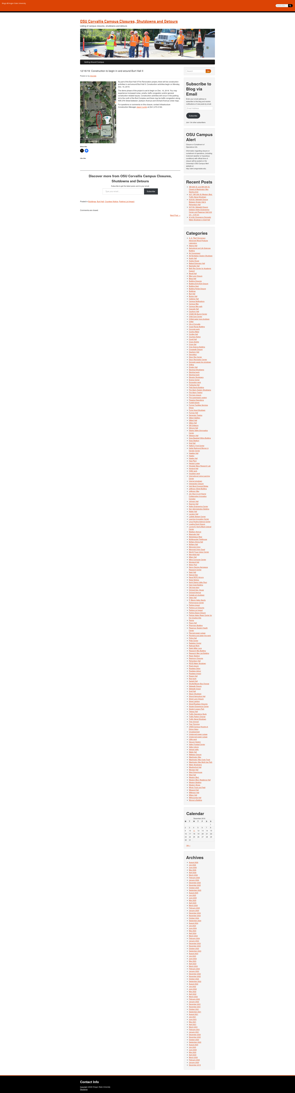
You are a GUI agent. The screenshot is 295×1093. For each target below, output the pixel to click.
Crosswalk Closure (196, 349)
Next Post (175, 215)
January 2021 (194, 1032)
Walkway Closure (195, 754)
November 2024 (195, 915)
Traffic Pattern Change (197, 716)
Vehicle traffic (194, 749)
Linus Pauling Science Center (199, 521)
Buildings (92, 201)
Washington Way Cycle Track (199, 759)
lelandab (93, 76)
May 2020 (192, 1052)
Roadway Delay (194, 668)
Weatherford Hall (195, 767)
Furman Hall (193, 413)
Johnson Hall (193, 501)
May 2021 (192, 1022)
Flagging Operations (196, 400)
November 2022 (195, 976)
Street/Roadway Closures (198, 704)
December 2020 (195, 1034)
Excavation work (195, 382)
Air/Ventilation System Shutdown (200, 256)
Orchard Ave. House (196, 590)
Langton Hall (193, 514)
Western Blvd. (194, 777)
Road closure (194, 666)
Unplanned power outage (198, 734)
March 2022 (193, 996)
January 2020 (194, 1062)
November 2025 (195, 885)
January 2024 (194, 941)
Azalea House (194, 261)
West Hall (192, 775)
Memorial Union (195, 547)
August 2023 (193, 953)
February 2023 (194, 969)
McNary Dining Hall (196, 542)
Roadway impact (195, 673)
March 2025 (193, 905)
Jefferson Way (194, 491)
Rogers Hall (193, 676)
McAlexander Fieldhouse (198, 539)
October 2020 (194, 1039)
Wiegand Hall (194, 790)
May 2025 (192, 900)
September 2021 (195, 1012)
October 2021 (194, 1009)
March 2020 (193, 1057)
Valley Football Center (197, 744)
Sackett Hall (193, 681)
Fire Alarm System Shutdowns (200, 390)
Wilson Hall (193, 795)
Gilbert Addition (194, 418)
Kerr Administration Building (199, 509)
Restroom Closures (196, 658)
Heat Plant (193, 461)
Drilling (191, 364)
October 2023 (194, 948)
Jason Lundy (142, 107)
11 (194, 830)
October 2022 (194, 979)
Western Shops (194, 785)
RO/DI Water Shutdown (197, 663)
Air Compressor (194, 253)
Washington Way (195, 757)
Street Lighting (194, 701)
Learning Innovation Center (199, 519)
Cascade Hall (194, 309)
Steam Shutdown (195, 694)
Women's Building (195, 800)
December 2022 (195, 974)
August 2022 (193, 984)
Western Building (195, 782)
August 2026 (193, 862)
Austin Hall (193, 258)
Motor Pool (193, 564)
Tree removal (194, 721)
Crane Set (192, 344)
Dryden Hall (193, 367)
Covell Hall (193, 339)
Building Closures (195, 281)
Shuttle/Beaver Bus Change (199, 683)
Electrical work (194, 372)
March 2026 (193, 875)
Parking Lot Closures (196, 608)
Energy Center (194, 380)
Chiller (191, 321)
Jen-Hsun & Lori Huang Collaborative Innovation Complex (198, 496)
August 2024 (193, 923)
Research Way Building (197, 651)
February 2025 (194, 908)
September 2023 (195, 951)
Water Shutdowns (195, 765)
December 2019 (195, 1065)
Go (208, 71)
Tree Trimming (194, 724)
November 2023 (195, 946)
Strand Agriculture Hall (197, 696)
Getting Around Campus (94, 62)
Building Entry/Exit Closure (198, 283)
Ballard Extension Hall (197, 263)
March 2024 (193, 936)
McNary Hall (193, 544)
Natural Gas (193, 575)
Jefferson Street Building (198, 489)
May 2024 (192, 931)
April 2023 (192, 963)
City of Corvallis (194, 324)
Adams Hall (193, 245)
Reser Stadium (194, 656)
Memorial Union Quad (197, 549)
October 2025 (194, 888)
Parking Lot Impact (126, 201)
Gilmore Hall (193, 428)
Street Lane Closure (196, 699)
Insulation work (194, 473)
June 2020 (193, 1050)
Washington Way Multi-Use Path (200, 762)
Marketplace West (195, 537)
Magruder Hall (194, 534)
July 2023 (192, 956)
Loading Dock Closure (197, 524)
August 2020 (193, 1045)
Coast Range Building (197, 326)
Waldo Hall (193, 752)
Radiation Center (195, 643)
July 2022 (192, 986)
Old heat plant (194, 587)
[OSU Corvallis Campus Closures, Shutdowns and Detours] (147, 43)
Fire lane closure (195, 395)
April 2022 (192, 994)
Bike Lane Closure (195, 276)
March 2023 (193, 966)
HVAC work (193, 471)
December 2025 (195, 882)
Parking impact (194, 605)
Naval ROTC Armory (196, 577)
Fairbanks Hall (194, 385)
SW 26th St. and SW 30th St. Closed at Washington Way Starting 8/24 (199, 189)
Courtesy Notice (111, 201)
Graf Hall (192, 443)
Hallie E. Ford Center (196, 445)
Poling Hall (193, 638)
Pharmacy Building (196, 625)
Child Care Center (195, 316)
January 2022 (194, 1001)
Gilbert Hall (193, 420)
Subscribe (151, 191)
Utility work (193, 739)
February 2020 (194, 1060)
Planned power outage (197, 633)
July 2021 (192, 1017)
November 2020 (195, 1037)
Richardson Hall (195, 661)
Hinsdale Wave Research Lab (200, 466)
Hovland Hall (193, 468)
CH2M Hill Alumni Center (198, 314)
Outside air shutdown (196, 595)
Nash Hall (192, 572)
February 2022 (194, 999)
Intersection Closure (196, 483)
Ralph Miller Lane (195, 648)
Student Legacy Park (196, 709)
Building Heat (194, 286)
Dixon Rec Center (195, 357)
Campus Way (194, 304)
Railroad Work (194, 645)
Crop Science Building (197, 347)
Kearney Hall (193, 504)
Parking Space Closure (197, 613)
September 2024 (195, 920)
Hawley (191, 456)
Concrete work (194, 329)
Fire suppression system (198, 397)
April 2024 (192, 933)
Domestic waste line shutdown (200, 362)
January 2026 (194, 880)
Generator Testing (195, 415)
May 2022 (192, 991)
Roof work (192, 678)
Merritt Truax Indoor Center (199, 552)
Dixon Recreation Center (198, 359)
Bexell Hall (193, 273)
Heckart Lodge (194, 463)
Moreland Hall (194, 562)
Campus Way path (195, 306)
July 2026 (192, 865)
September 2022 (195, 981)
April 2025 (192, 903)
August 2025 (193, 893)
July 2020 (192, 1047)
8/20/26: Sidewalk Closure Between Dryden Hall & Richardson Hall (198, 202)
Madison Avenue (195, 532)
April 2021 (192, 1024)
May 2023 (192, 961)
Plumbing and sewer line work (200, 635)
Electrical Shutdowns (196, 370)
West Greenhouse (195, 772)
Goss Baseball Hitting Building (200, 438)
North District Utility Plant (198, 582)
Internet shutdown (195, 481)
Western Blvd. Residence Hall (200, 780)
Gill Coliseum (194, 425)
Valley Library (194, 747)
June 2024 (193, 928)
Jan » (188, 845)
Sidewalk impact (195, 689)
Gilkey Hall (193, 423)
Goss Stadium (194, 440)
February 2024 (194, 938)
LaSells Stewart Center (197, 516)
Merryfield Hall (194, 554)
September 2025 (195, 890)
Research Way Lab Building (199, 653)
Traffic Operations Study (198, 714)
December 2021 (195, 1004)
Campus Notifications (196, 301)
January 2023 (194, 971)
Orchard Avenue (195, 592)
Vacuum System (195, 742)
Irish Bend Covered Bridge (198, 486)
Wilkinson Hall (194, 792)
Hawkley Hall (193, 453)
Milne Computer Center (197, 559)
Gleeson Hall (193, 435)
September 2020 (195, 1042)
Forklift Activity (194, 402)
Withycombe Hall (195, 797)
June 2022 (193, 989)
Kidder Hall (193, 511)
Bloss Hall (192, 278)
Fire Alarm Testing (195, 392)
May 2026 (192, 870)
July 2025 (192, 895)
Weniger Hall (193, 770)
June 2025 (193, 898)
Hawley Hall (193, 458)
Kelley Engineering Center (198, 506)
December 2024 (195, 913)
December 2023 (195, 943)
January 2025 (194, 910)
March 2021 (193, 1027)
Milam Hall (193, 557)
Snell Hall (192, 691)
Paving (191, 620)
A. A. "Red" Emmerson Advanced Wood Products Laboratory (198, 240)
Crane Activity (194, 342)
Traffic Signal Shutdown (197, 719)
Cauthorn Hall (194, 311)
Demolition (193, 354)
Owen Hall (192, 597)
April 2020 (192, 1055)
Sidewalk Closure (195, 686)
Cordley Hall (193, 334)
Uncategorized (194, 732)
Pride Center (193, 640)
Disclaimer (84, 1089)
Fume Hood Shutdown (197, 410)
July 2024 (192, 926)
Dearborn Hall (194, 352)
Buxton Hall (193, 296)
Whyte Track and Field (197, 787)
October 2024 (194, 918)
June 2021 (193, 1019)
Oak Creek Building (196, 585)
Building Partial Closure (197, 288)
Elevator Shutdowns (196, 377)
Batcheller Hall (194, 266)
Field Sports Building (196, 387)
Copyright (83, 1087)
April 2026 (192, 872)
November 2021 (195, 1007)
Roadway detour (195, 671)
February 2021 (194, 1029)
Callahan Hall (194, 299)
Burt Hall (100, 201)
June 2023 (193, 958)
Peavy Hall (193, 623)
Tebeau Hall (193, 711)
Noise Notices (194, 580)
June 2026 (193, 867)
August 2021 (193, 1014)
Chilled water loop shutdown (199, 319)
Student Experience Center (199, 706)
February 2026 (194, 877)
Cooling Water (194, 332)
